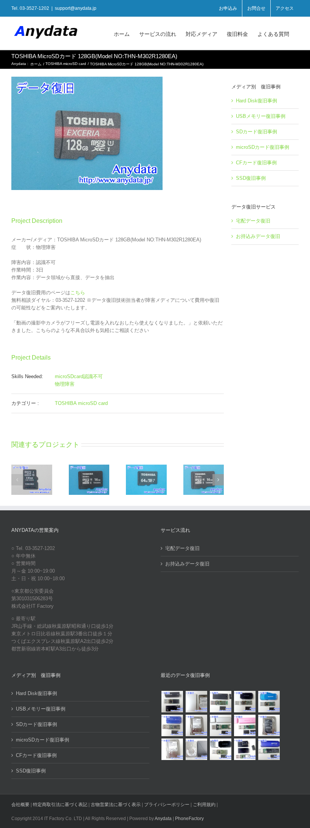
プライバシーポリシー (166, 804)
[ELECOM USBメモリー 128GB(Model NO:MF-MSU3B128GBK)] (220, 702)
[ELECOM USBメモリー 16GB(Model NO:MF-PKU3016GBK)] (244, 749)
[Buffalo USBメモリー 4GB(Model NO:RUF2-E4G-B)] (268, 749)
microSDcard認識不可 (79, 376)
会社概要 (20, 804)
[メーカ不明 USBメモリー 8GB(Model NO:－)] (244, 725)
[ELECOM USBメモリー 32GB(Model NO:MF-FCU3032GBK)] (220, 749)
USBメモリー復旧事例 (260, 116)
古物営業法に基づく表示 (116, 804)
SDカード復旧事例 (256, 131)
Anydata (163, 818)
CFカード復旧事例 (256, 162)
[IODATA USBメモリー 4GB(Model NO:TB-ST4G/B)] (172, 725)
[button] (17, 479)
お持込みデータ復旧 (258, 236)
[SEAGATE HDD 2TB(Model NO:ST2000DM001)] (268, 725)
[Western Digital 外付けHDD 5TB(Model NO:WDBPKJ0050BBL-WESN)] (196, 749)
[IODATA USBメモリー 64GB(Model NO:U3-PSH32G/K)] (172, 702)
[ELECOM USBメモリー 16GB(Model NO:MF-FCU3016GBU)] (244, 702)
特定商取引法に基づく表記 (60, 804)
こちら (77, 292)
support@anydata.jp (75, 8)
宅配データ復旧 (253, 221)
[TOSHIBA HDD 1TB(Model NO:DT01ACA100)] (196, 725)
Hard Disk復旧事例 (256, 101)
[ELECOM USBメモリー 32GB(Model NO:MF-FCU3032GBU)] (268, 702)
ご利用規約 (205, 804)
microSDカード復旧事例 (262, 147)
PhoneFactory (189, 818)
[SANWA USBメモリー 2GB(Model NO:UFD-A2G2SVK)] (220, 725)
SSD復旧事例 (251, 178)
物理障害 (64, 384)
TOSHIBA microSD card (81, 403)
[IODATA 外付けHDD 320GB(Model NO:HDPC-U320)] (196, 702)
